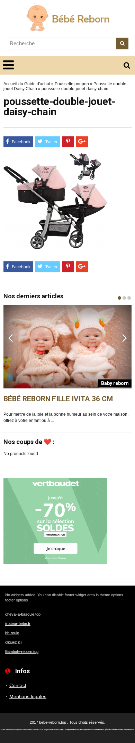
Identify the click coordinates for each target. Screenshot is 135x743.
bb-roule (12, 633)
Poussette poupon (72, 83)
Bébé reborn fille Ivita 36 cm (58, 399)
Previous (10, 338)
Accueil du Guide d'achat (26, 83)
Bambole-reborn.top (21, 651)
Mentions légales (27, 696)
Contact (17, 685)
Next (125, 338)
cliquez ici (13, 642)
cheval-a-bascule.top (22, 614)
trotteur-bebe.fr (17, 623)
